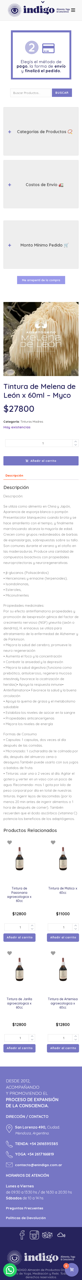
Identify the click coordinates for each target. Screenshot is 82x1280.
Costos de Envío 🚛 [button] (45, 184)
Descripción (14, 475)
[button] (10, 1270)
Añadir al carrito (43, 461)
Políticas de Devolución (26, 1218)
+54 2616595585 (44, 1143)
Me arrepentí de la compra (41, 280)
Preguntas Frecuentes (24, 1208)
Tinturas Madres (31, 421)
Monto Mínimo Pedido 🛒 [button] (44, 245)
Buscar (62, 92)
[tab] (14, 475)
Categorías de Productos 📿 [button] (44, 131)
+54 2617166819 (40, 1154)
